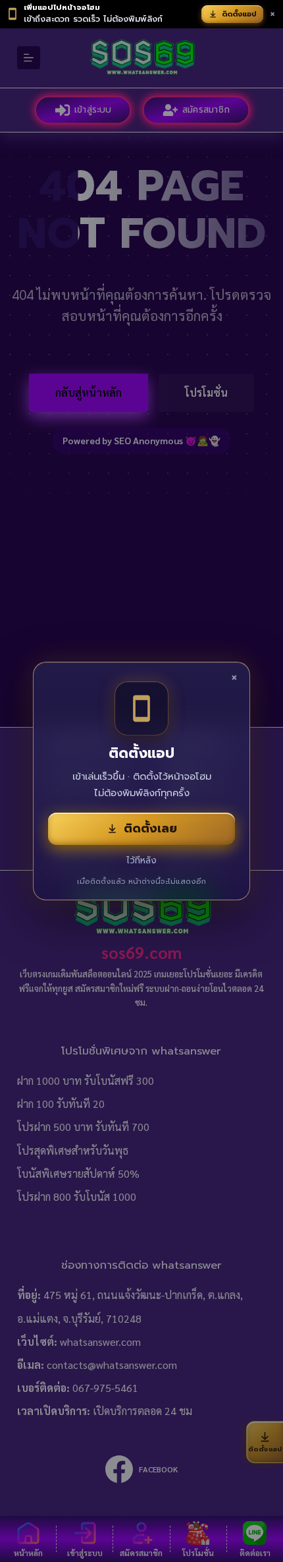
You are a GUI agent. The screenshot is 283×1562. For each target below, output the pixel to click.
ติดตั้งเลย (150, 828)
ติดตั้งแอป (239, 14)
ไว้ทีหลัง (141, 860)
